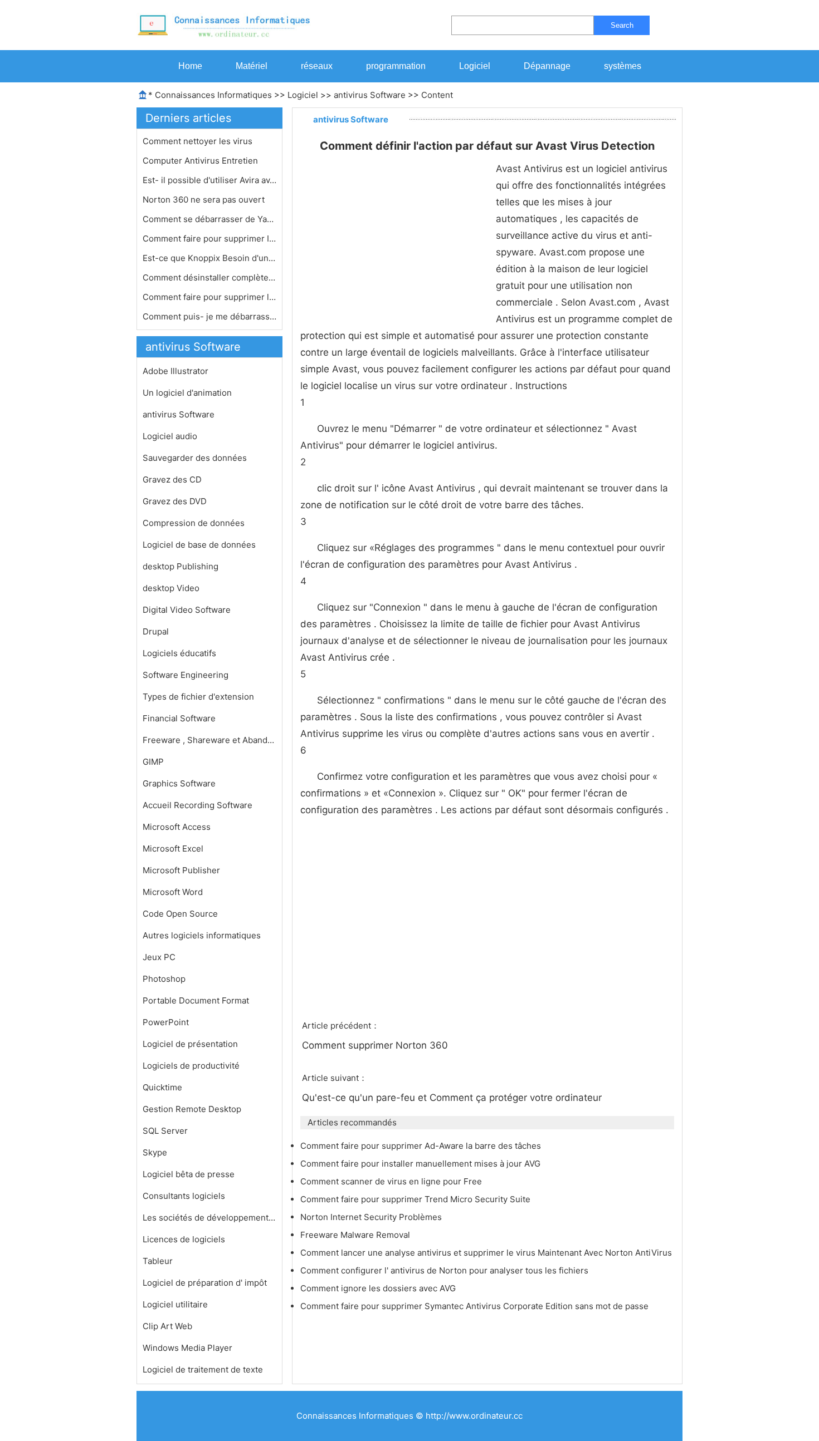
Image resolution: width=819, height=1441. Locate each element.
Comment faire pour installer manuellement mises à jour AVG (421, 1163)
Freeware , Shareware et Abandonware (209, 740)
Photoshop (164, 978)
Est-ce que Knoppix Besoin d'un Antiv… (209, 258)
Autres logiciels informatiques (202, 935)
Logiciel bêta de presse (189, 1174)
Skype (155, 1152)
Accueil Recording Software (197, 805)
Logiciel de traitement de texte (203, 1369)
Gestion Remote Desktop (192, 1109)
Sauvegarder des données (195, 458)
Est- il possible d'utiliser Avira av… (209, 180)
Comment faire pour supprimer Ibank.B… (209, 238)
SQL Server (165, 1130)
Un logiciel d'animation (187, 392)
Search (622, 25)
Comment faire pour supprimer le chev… (209, 297)
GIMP (153, 761)
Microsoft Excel (173, 848)
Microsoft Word (173, 892)
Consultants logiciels (184, 1196)
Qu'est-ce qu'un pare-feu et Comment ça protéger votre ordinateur (453, 1097)
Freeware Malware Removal (356, 1234)
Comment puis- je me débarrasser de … (209, 316)
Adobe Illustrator (175, 371)
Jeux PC (159, 957)
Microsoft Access (177, 827)
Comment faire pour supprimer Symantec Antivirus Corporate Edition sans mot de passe (475, 1306)
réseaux (317, 66)
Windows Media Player (187, 1347)
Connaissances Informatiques (213, 95)
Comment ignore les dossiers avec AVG (379, 1288)
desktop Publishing (180, 566)
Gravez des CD (172, 479)
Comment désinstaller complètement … (209, 277)
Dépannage (547, 66)
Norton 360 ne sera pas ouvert (205, 199)
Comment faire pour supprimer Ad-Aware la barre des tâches (421, 1145)
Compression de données (194, 523)
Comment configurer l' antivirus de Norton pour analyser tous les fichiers (445, 1270)
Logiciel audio (170, 436)
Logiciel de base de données (199, 544)
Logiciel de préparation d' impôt (205, 1282)
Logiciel (474, 66)
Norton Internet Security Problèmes (372, 1217)
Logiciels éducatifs (179, 653)
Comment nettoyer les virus (199, 141)
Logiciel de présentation (190, 1044)
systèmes (622, 66)
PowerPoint (166, 1022)
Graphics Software (179, 783)
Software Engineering (185, 675)
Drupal (156, 631)
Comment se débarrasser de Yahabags (209, 219)
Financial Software (179, 718)
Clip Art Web (167, 1326)
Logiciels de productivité (191, 1065)
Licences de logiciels (184, 1239)
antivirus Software (370, 95)
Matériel (251, 66)
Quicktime (162, 1087)
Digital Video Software (187, 609)
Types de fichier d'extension (198, 696)
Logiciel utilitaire (175, 1304)
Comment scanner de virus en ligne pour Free (392, 1181)
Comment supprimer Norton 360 (376, 1045)
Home (190, 66)
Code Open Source (180, 913)
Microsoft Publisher (181, 870)
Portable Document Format (196, 1000)
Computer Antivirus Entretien (201, 160)
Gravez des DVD (175, 501)
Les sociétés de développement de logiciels (209, 1217)
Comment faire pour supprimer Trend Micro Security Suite (416, 1199)
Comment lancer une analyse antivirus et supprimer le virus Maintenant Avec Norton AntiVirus (487, 1252)
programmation (396, 66)
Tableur (158, 1261)
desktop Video (171, 588)
